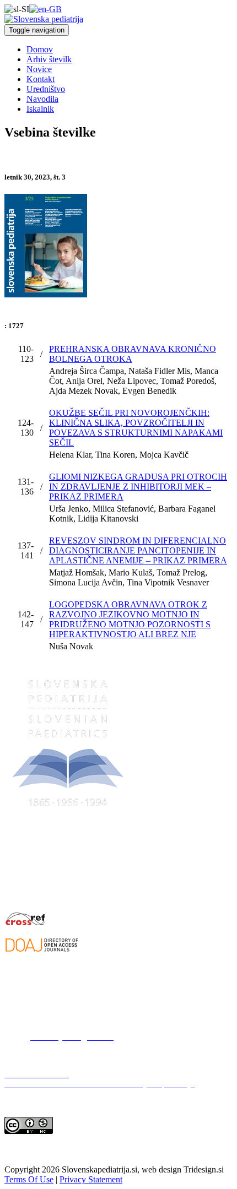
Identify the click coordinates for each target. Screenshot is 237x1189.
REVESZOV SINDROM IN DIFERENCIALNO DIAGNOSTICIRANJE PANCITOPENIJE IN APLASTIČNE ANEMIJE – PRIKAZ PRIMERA (138, 550)
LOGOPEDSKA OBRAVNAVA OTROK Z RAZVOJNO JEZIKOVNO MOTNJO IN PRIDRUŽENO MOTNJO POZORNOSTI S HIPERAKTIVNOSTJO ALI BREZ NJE (130, 619)
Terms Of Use (28, 1179)
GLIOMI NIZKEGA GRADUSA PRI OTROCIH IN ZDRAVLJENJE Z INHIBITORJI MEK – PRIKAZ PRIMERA (138, 486)
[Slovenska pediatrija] (43, 19)
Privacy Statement (91, 1179)
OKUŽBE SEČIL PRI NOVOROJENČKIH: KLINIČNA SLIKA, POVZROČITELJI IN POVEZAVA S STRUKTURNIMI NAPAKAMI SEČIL (136, 427)
